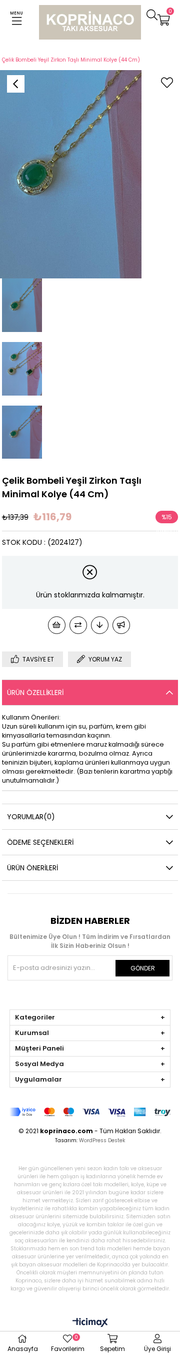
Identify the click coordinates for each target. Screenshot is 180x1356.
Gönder (142, 968)
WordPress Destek (102, 1140)
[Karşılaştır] (78, 625)
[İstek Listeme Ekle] (57, 625)
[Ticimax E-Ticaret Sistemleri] (90, 1323)
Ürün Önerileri (32, 868)
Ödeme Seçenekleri (40, 842)
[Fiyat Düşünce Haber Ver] (99, 625)
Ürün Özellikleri (35, 693)
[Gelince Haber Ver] (121, 625)
